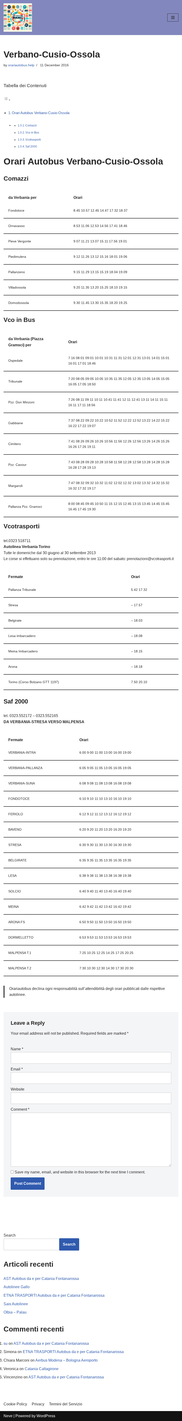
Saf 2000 (31, 146)
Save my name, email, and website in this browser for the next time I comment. (80, 1172)
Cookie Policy (15, 1404)
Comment (20, 1109)
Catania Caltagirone (42, 1369)
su (6, 1343)
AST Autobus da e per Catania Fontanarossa (41, 1279)
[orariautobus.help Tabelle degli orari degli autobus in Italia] (18, 17)
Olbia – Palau (15, 1312)
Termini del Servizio (65, 1404)
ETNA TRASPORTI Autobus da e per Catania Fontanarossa (54, 1295)
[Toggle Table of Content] (7, 100)
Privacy (38, 1404)
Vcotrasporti (33, 139)
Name (17, 1049)
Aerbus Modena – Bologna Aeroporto (66, 1360)
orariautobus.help (21, 65)
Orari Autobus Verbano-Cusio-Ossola (40, 113)
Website (17, 1089)
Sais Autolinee (16, 1304)
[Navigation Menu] (172, 17)
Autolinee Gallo (17, 1287)
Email (17, 1069)
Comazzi (31, 125)
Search (10, 1235)
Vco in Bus (32, 132)
